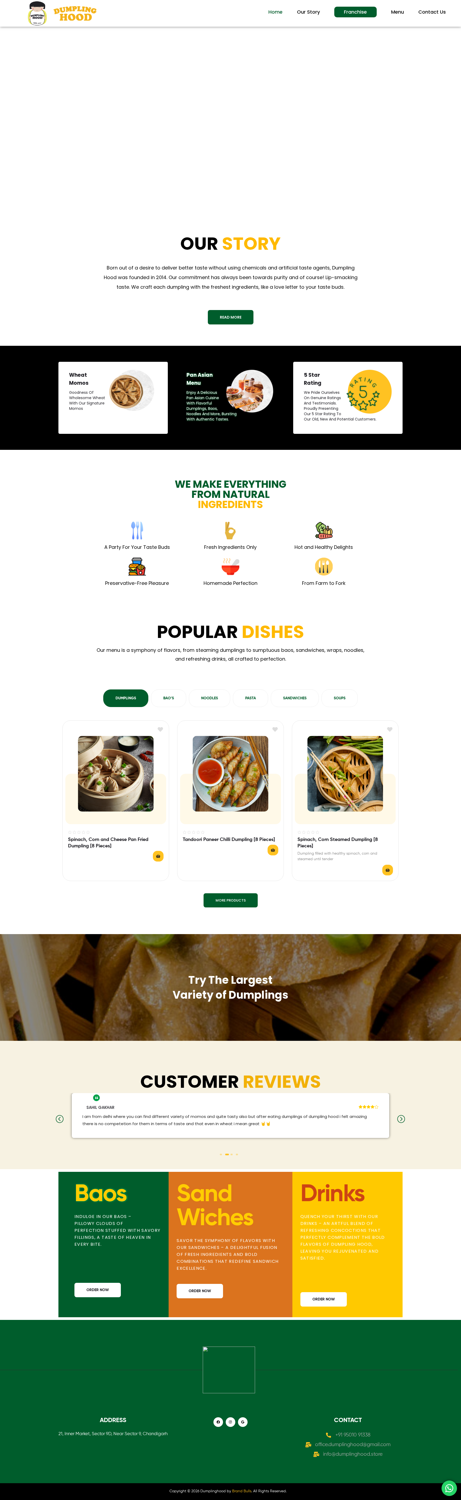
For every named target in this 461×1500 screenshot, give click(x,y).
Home (275, 12)
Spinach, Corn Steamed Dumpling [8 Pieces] (337, 842)
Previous (60, 1119)
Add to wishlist (160, 729)
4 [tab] (237, 1154)
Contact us (432, 12)
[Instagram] (230, 1422)
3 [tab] (232, 1154)
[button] (230, 317)
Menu (397, 12)
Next (401, 1119)
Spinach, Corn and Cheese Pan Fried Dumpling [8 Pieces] (108, 842)
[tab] (125, 698)
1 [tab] (221, 1154)
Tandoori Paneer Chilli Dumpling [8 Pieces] (229, 839)
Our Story (308, 12)
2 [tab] (226, 1154)
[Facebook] (218, 1422)
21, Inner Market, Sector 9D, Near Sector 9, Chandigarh (113, 1434)
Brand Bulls (241, 1491)
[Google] (243, 1422)
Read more (158, 856)
